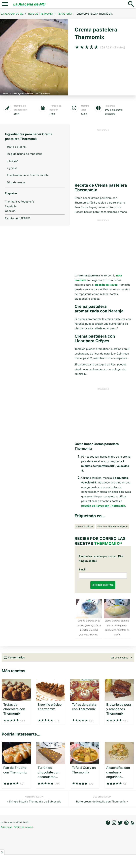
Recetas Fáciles (85, 526)
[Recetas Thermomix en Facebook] (108, 824)
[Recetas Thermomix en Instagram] (114, 824)
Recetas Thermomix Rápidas (113, 526)
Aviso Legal (6, 827)
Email (82, 569)
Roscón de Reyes (106, 284)
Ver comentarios (120, 657)
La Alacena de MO (29, 4)
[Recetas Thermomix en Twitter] (121, 824)
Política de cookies (23, 827)
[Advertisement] (103, 155)
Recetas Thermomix (40, 13)
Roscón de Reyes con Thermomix (103, 505)
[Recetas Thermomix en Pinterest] (127, 824)
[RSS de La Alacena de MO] (132, 824)
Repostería (65, 13)
